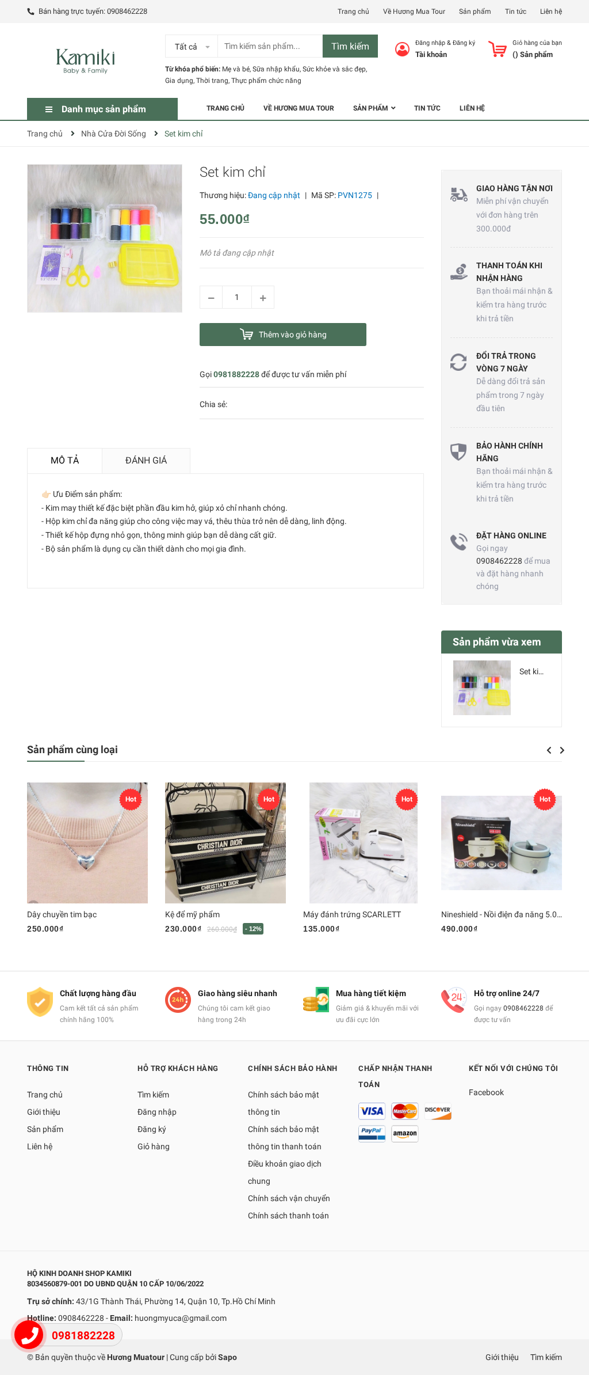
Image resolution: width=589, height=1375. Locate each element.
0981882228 (236, 374)
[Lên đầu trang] (568, 1320)
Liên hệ (551, 11)
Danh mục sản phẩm (104, 109)
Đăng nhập (430, 43)
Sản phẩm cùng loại (72, 749)
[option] (502, 693)
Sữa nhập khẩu (276, 69)
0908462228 (127, 11)
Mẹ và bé (236, 69)
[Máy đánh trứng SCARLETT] (363, 843)
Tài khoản (431, 54)
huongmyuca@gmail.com (181, 1318)
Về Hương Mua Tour (414, 11)
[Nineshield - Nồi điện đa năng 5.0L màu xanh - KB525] (501, 843)
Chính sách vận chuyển (289, 1198)
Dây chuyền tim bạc (62, 914)
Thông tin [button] (48, 1068)
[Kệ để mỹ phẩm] (225, 843)
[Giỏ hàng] (497, 48)
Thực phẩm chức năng (266, 81)
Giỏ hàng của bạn (537, 43)
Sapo (227, 1357)
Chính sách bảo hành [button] (293, 1068)
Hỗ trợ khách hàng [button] (178, 1068)
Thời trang (212, 81)
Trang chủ (353, 11)
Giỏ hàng (153, 1146)
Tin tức (515, 11)
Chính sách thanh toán (288, 1215)
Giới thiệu (43, 1111)
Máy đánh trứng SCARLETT (352, 914)
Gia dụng (179, 81)
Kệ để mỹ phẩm (192, 914)
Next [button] (562, 750)
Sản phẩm (475, 11)
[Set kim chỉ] (482, 688)
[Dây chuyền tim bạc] (87, 843)
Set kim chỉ (538, 671)
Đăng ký (464, 43)
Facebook (486, 1092)
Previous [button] (548, 750)
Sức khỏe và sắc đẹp (334, 69)
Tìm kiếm (350, 46)
